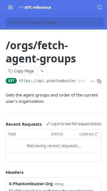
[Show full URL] (92, 81)
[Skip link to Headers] (1, 172)
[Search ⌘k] (99, 7)
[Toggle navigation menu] (10, 7)
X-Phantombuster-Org (31, 183)
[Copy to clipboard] (99, 81)
